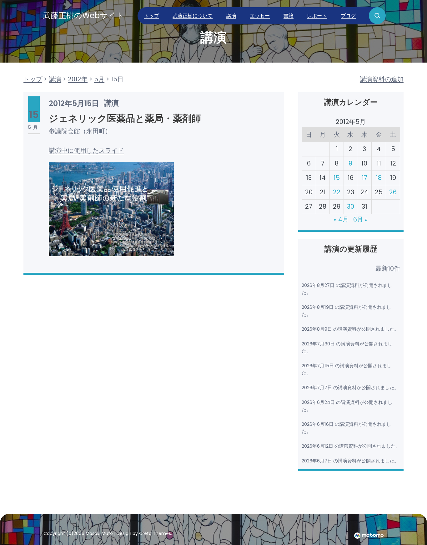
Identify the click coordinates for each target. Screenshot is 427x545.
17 (364, 177)
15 (337, 177)
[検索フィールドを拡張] (377, 15)
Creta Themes (155, 533)
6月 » (360, 219)
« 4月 (341, 219)
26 (393, 192)
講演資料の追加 (382, 79)
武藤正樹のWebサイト (83, 15)
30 (350, 206)
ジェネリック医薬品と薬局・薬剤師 (125, 118)
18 (379, 177)
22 (336, 192)
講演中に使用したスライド (86, 150)
